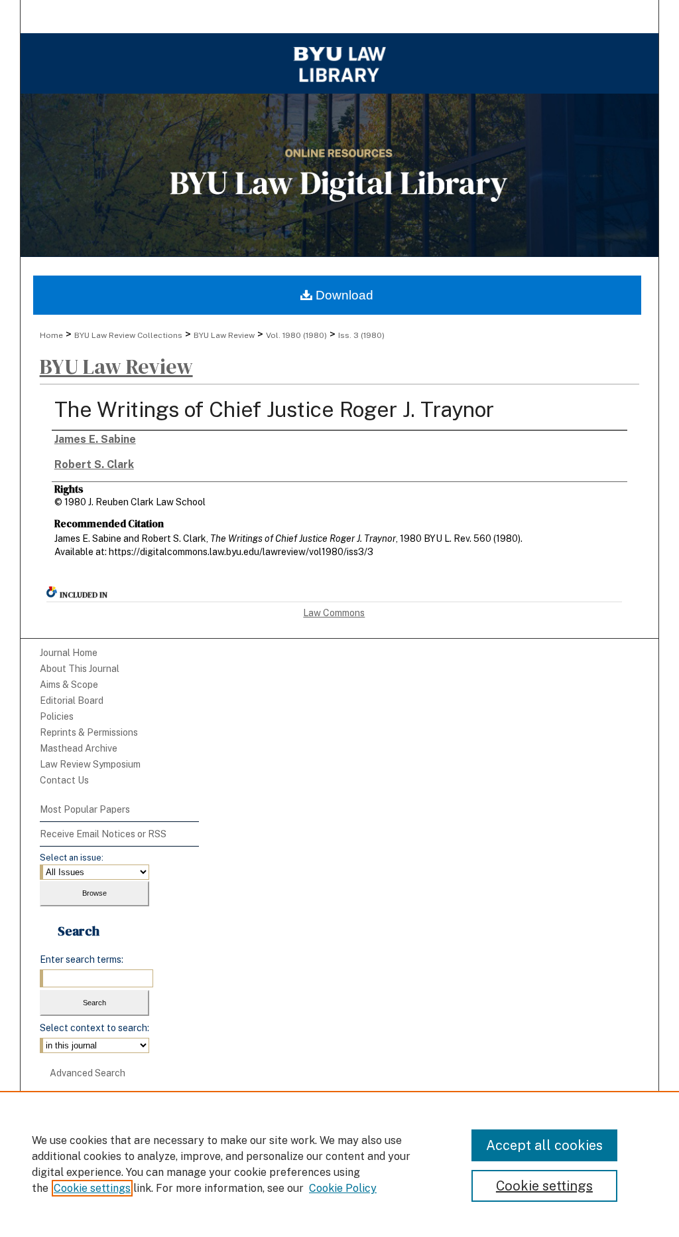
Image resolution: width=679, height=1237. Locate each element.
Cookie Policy (343, 1188)
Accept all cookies (544, 1145)
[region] (339, 1164)
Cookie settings (92, 1188)
